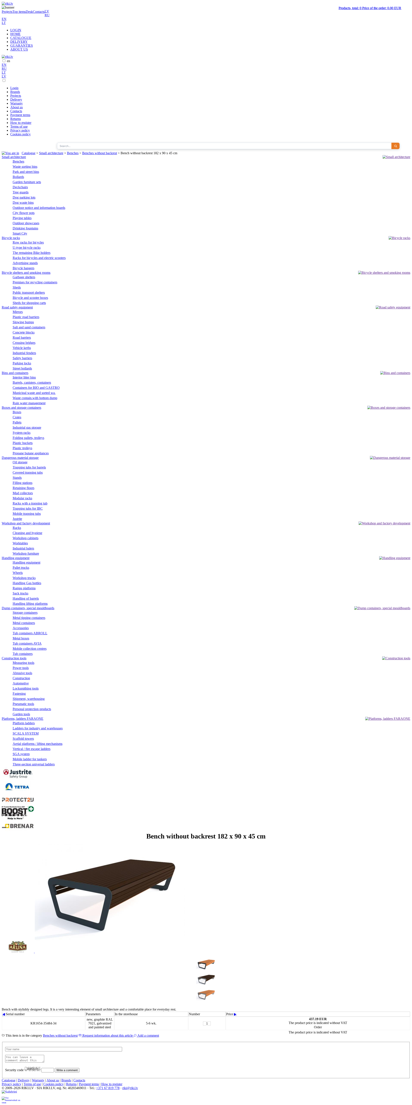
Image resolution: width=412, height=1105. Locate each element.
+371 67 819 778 (108, 1088)
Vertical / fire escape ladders (31, 749)
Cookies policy (20, 134)
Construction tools (14, 658)
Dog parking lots (24, 197)
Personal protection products (32, 709)
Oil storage (20, 462)
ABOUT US (19, 49)
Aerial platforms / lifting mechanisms (37, 744)
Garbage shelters (24, 277)
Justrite (17, 519)
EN (4, 19)
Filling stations (22, 483)
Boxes (17, 412)
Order (318, 1027)
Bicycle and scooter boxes (30, 297)
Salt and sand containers (29, 327)
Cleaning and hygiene (27, 533)
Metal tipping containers (29, 618)
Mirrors (18, 312)
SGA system (21, 754)
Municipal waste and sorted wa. (34, 393)
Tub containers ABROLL (30, 633)
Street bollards (22, 368)
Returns (15, 119)
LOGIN (15, 30)
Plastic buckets (23, 443)
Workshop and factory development (26, 523)
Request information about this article (108, 1035)
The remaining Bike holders (31, 253)
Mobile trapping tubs (27, 513)
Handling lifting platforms (30, 603)
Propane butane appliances (31, 453)
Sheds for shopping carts (29, 303)
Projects (7, 11)
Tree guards (21, 192)
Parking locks (22, 363)
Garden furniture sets (27, 182)
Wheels (18, 573)
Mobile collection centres (30, 648)
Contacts (39, 11)
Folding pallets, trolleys (28, 438)
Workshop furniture (26, 553)
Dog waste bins (23, 202)
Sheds (17, 287)
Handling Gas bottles (27, 583)
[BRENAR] (18, 830)
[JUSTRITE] (18, 778)
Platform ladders (24, 723)
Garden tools (21, 714)
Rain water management (29, 403)
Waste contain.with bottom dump (35, 398)
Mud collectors (23, 493)
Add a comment (148, 1035)
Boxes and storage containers (21, 407)
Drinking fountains (25, 228)
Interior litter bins (24, 377)
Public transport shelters (29, 292)
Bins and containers (15, 373)
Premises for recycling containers (35, 282)
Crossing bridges (24, 342)
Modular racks (22, 498)
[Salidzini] (11, 1093)
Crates (17, 417)
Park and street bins (26, 172)
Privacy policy (20, 130)
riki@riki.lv (130, 1088)
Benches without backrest (99, 153)
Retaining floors (23, 488)
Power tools (21, 668)
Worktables (20, 543)
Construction (21, 678)
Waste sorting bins (25, 166)
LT (4, 23)
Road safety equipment (17, 307)
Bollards (18, 177)
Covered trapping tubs (28, 472)
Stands (17, 477)
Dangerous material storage (20, 458)
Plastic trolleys (22, 448)
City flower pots (24, 213)
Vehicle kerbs (22, 348)
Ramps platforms (24, 588)
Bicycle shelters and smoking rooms (26, 272)
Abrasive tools (22, 673)
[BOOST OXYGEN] (18, 819)
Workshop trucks (24, 578)
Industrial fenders (24, 353)
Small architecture (51, 153)
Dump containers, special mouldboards (28, 608)
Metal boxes (21, 638)
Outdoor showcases (26, 223)
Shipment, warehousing (29, 699)
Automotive (21, 683)
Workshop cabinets (25, 538)
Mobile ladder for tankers (30, 759)
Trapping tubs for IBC (28, 508)
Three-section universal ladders (34, 764)
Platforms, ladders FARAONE (22, 718)
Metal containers (24, 623)
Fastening (19, 693)
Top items (19, 11)
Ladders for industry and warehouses (38, 728)
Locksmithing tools (26, 688)
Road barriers (22, 337)
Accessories (21, 628)
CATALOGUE (20, 38)
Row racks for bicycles (28, 242)
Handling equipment (15, 558)
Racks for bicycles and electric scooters (39, 258)
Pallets (17, 422)
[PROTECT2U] (18, 804)
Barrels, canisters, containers (32, 382)
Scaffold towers (23, 738)
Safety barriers (22, 358)
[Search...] (395, 146)
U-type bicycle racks (27, 247)
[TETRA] (18, 792)
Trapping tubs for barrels (29, 467)
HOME (15, 34)
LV (47, 11)
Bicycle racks (11, 238)
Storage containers (25, 612)
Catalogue (28, 153)
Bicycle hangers (23, 268)
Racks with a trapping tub (30, 503)
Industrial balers (23, 548)
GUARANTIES (21, 45)
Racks (17, 528)
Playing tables (22, 218)
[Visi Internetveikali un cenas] (11, 1100)
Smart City (20, 233)
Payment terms (20, 115)
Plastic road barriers (26, 317)
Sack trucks (20, 593)
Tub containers (23, 654)
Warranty (16, 103)
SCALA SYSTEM (26, 733)
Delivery (16, 99)
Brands (15, 92)
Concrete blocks (24, 332)
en (8, 61)
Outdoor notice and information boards (39, 208)
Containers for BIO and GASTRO (36, 387)
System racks (21, 432)
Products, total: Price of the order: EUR (370, 8)
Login (14, 88)
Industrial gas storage (27, 427)
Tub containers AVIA (27, 643)
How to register (20, 122)
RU (47, 15)
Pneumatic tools (23, 704)
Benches (73, 153)
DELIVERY (19, 41)
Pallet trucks (21, 567)
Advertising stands (25, 263)
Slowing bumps (23, 322)
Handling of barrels (26, 598)
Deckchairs (20, 187)
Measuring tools (23, 663)
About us (16, 107)
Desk (29, 11)
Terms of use (19, 126)
